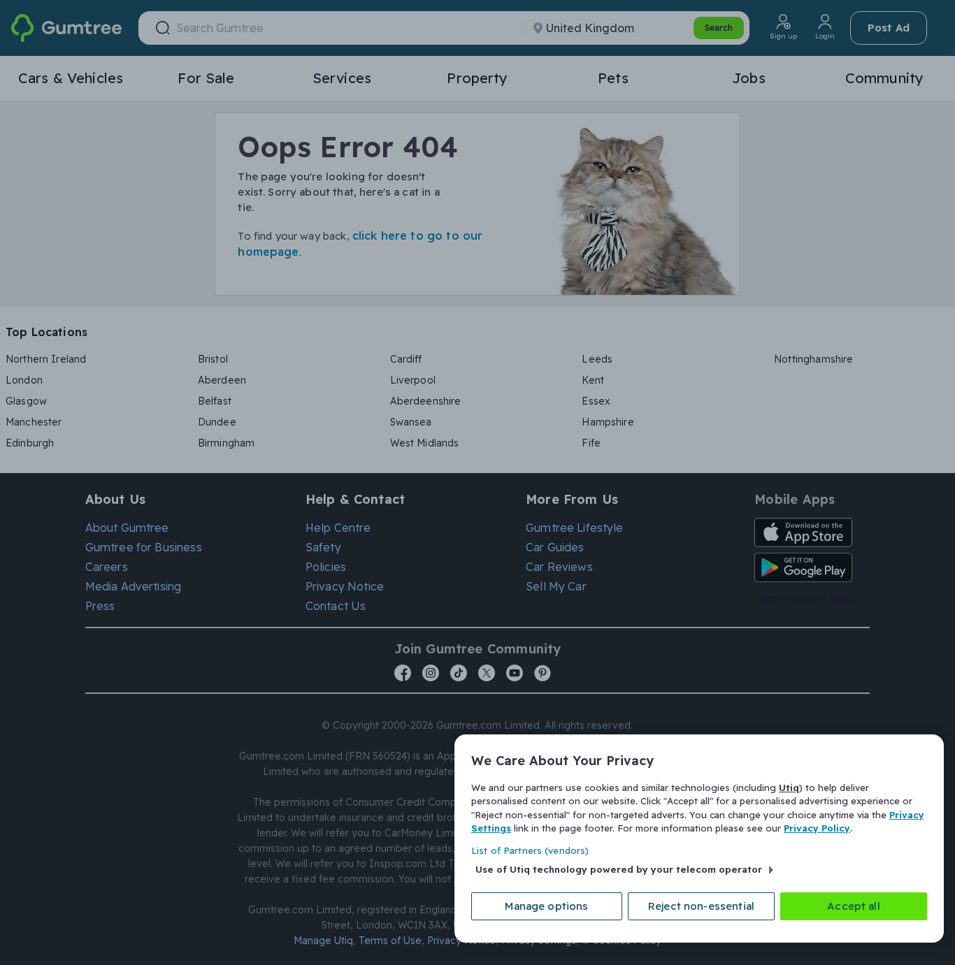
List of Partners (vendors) (530, 850)
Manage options (546, 906)
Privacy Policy (817, 828)
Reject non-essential (701, 906)
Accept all (853, 906)
